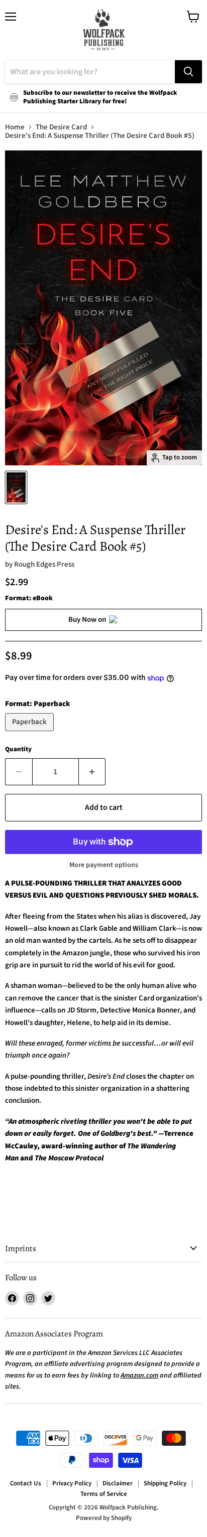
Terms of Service (103, 1493)
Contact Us (25, 1483)
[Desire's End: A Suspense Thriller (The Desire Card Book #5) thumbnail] (16, 487)
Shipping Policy (165, 1483)
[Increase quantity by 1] (92, 771)
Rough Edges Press (44, 564)
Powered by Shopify (104, 1517)
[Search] (188, 71)
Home (15, 127)
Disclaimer (117, 1483)
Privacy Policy (71, 1483)
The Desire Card (61, 127)
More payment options (103, 865)
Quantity (18, 749)
